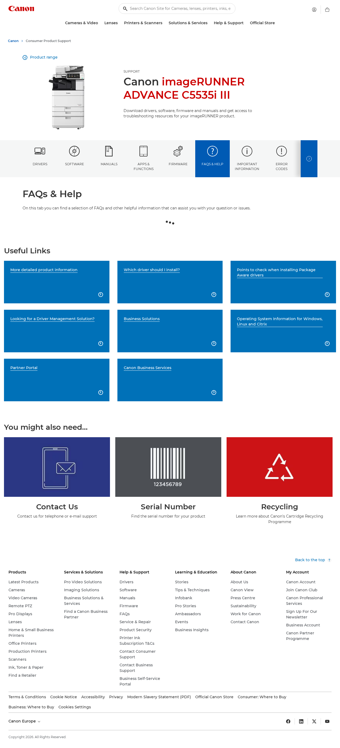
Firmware (178, 164)
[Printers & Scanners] (164, 23)
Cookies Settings (74, 707)
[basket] (327, 9)
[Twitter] (314, 721)
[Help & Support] (246, 23)
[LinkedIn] (301, 721)
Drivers (40, 164)
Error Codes (282, 166)
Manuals (109, 164)
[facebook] (288, 721)
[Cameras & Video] (100, 23)
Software (74, 164)
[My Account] (314, 9)
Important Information (247, 166)
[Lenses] (120, 23)
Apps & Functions (144, 166)
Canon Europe (22, 721)
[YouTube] (327, 721)
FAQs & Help (212, 164)
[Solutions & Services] (209, 23)
